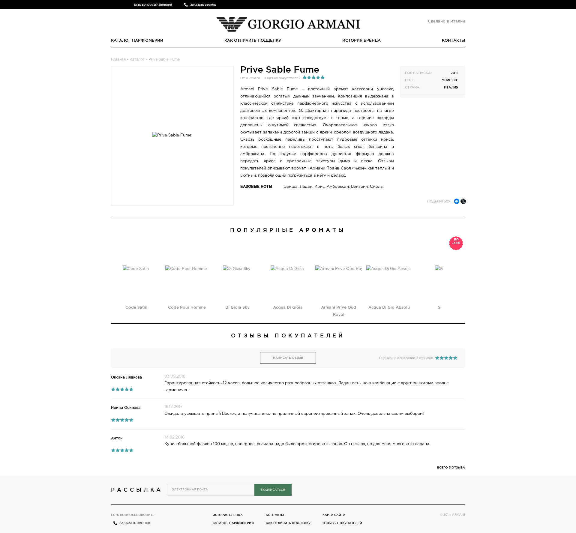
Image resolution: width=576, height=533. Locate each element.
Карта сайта (333, 515)
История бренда (361, 40)
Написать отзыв (288, 357)
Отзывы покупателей (342, 523)
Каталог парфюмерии (137, 40)
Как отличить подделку (252, 40)
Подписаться (273, 490)
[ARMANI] (288, 22)
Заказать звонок (203, 4)
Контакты (453, 40)
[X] (463, 201)
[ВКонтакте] (456, 201)
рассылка (137, 490)
